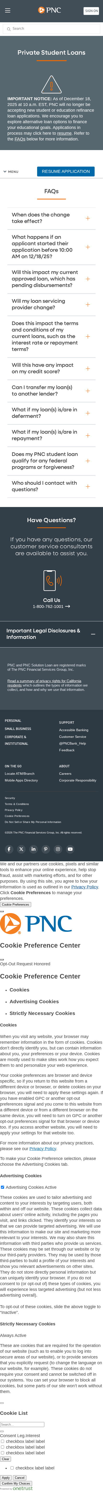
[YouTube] (70, 849)
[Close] (2, 911)
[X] (21, 849)
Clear (5, 1459)
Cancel (19, 1478)
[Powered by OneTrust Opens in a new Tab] (16, 1488)
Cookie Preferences (17, 816)
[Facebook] (9, 849)
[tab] (56, 989)
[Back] (2, 1403)
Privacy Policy (84, 887)
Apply (6, 1478)
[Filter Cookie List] (2, 1431)
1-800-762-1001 (49, 606)
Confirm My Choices (16, 1483)
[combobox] (51, 29)
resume (64, 133)
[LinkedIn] (33, 849)
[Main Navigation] (7, 10)
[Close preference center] (2, 959)
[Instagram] (58, 849)
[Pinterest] (45, 849)
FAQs (20, 139)
